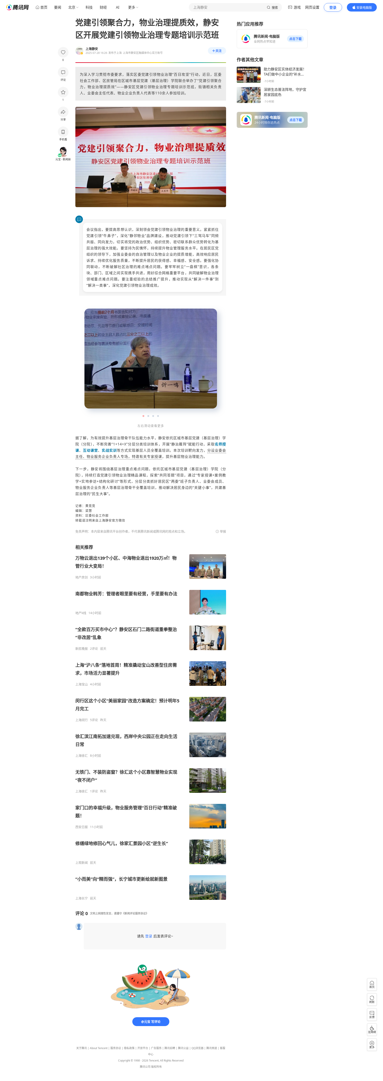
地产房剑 (81, 577)
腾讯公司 (145, 1067)
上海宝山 (81, 684)
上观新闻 (81, 862)
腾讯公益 (183, 1048)
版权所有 (156, 1067)
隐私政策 (129, 1048)
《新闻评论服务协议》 (135, 913)
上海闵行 (81, 719)
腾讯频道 (211, 1048)
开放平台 (142, 1048)
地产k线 (80, 612)
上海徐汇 (81, 755)
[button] (295, 38)
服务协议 (115, 1048)
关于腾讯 (81, 1048)
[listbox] (150, 722)
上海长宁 (81, 898)
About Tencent (98, 1048)
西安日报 (81, 826)
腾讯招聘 (169, 1048)
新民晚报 (81, 648)
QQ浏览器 (197, 1048)
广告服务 (156, 1048)
